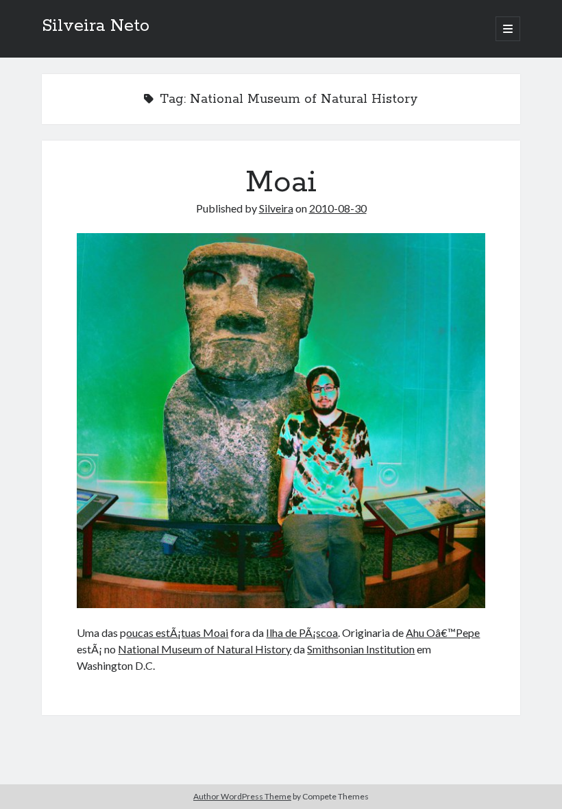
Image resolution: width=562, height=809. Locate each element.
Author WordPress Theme (242, 796)
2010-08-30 (338, 208)
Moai (281, 182)
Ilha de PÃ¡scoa (302, 632)
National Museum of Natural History (204, 648)
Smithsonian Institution (361, 648)
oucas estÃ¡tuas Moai (177, 632)
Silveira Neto (95, 26)
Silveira (276, 208)
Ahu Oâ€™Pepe (443, 632)
